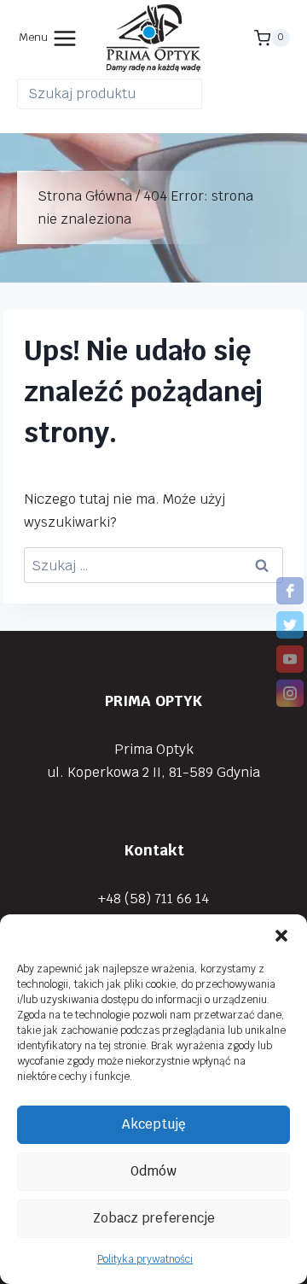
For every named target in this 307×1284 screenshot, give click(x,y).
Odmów (153, 1171)
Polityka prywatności (145, 1259)
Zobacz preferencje (154, 1218)
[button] (281, 935)
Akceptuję (154, 1124)
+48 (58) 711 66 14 (153, 899)
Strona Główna (85, 196)
